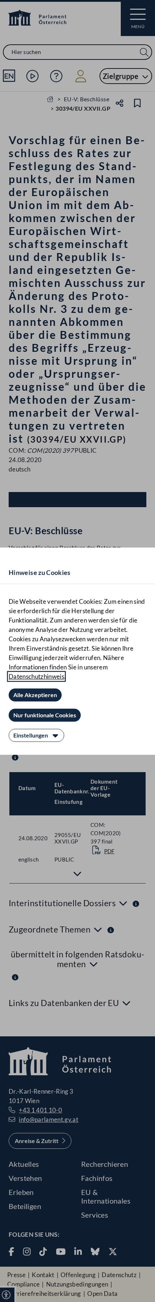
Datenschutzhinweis (36, 676)
